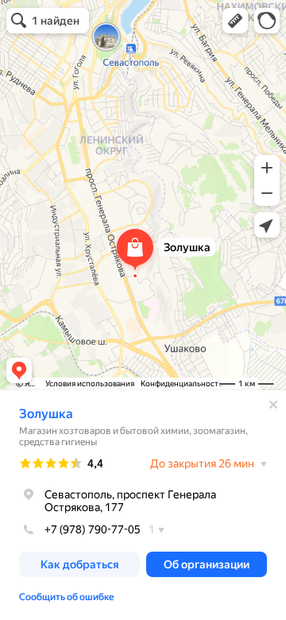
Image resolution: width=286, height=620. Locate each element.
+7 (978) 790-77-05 (92, 529)
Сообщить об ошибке (66, 597)
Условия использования (89, 383)
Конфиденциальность (181, 383)
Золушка (46, 413)
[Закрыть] (273, 404)
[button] (235, 20)
